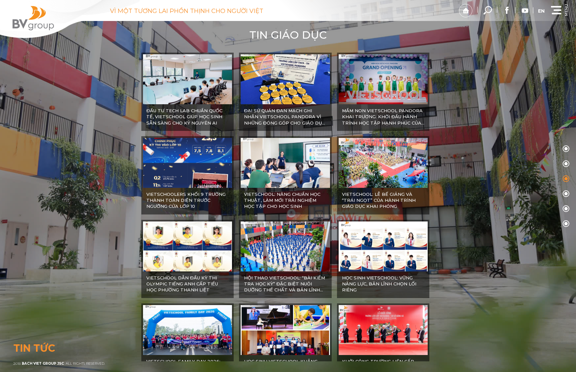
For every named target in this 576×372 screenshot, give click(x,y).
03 (566, 193)
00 (566, 148)
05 (566, 223)
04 (566, 208)
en (541, 11)
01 (566, 163)
